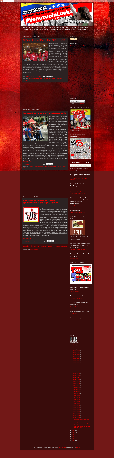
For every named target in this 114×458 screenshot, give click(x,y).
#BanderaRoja (55, 166)
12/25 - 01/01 (76, 350)
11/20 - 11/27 (76, 358)
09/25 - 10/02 (76, 373)
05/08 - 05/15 (76, 399)
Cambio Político (39, 78)
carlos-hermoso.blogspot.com (77, 212)
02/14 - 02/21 (76, 411)
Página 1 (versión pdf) (75, 191)
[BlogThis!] (48, 76)
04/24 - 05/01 (76, 403)
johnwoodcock (62, 447)
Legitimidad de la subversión (77, 205)
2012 (73, 436)
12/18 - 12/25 (76, 352)
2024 (73, 345)
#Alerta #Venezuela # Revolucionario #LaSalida (40, 166)
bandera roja (32, 78)
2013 (73, 434)
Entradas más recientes (31, 246)
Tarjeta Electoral (74, 258)
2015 (73, 430)
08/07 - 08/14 (76, 383)
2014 (73, 432)
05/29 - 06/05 (76, 395)
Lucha (45, 78)
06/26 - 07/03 (76, 391)
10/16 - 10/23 (76, 367)
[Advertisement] (45, 95)
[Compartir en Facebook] (51, 76)
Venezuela (25, 80)
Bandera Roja (73, 313)
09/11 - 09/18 (76, 377)
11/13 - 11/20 (76, 361)
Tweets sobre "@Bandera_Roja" (78, 45)
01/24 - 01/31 (76, 413)
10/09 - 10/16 (76, 369)
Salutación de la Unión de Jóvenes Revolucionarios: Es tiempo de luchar (40, 202)
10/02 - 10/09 (76, 371)
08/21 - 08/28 (76, 379)
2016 (73, 349)
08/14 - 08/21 (76, 381)
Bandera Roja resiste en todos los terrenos (44, 40)
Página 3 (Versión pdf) (75, 188)
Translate (81, 103)
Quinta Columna (51, 78)
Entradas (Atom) (34, 249)
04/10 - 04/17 (76, 405)
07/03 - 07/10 (76, 389)
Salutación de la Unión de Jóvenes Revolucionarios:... (81, 427)
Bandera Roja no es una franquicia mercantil (44, 113)
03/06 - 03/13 (76, 407)
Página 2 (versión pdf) (75, 190)
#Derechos (62, 166)
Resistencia (59, 78)
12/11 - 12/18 (76, 354)
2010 (73, 440)
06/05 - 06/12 (76, 393)
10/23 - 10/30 (76, 365)
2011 (73, 438)
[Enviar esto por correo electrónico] (46, 76)
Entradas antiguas (61, 246)
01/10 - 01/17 (76, 417)
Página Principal (46, 246)
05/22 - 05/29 (76, 397)
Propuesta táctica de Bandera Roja (78, 249)
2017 (73, 347)
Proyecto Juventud (74, 291)
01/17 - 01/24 (76, 415)
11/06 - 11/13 (76, 363)
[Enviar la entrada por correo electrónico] (44, 76)
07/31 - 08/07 (76, 385)
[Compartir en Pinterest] (52, 76)
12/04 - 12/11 (76, 356)
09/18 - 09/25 (76, 375)
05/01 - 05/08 (76, 401)
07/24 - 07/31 (76, 387)
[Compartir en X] (49, 76)
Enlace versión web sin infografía (78, 193)
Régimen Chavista (74, 306)
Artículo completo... (28, 74)
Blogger (78, 447)
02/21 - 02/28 (76, 409)
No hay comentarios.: (36, 76)
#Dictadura (26, 167)
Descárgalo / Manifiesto (76, 298)
